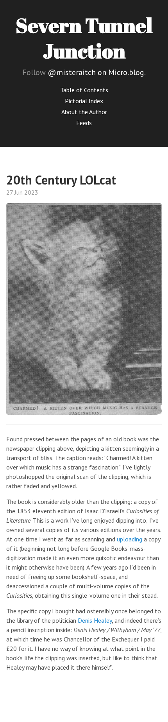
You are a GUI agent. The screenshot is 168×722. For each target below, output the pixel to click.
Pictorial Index (84, 101)
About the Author (84, 112)
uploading (129, 539)
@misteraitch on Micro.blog (96, 72)
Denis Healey (95, 620)
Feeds (84, 123)
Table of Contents (84, 90)
